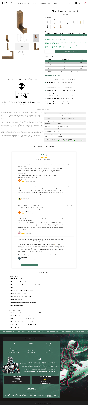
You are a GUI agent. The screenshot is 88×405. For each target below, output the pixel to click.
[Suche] (76, 3)
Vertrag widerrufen (13, 352)
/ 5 (45, 380)
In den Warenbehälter (71, 51)
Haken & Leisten (42, 3)
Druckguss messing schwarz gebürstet (54, 19)
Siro (10, 8)
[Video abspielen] (22, 46)
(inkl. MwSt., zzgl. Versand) (49, 36)
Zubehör (55, 3)
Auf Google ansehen (70, 164)
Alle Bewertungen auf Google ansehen (53, 265)
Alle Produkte (20, 3)
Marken (49, 3)
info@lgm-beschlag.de (76, 71)
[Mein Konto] (80, 3)
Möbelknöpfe (34, 3)
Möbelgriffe (26, 3)
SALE (61, 3)
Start (2, 8)
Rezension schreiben (30, 265)
